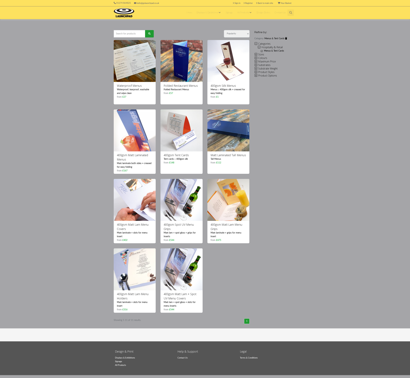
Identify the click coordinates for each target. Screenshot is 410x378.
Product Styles (266, 72)
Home (189, 13)
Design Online (263, 13)
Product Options (267, 75)
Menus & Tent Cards (274, 38)
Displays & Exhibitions (208, 13)
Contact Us (280, 13)
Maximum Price (267, 61)
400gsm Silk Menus (223, 86)
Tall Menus (216, 159)
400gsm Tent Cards (176, 155)
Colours (262, 58)
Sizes (261, 54)
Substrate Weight (268, 68)
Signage (229, 13)
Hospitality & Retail (272, 47)
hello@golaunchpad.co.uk (147, 3)
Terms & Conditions (249, 358)
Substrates (264, 65)
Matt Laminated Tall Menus (228, 155)
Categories (264, 43)
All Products (243, 13)
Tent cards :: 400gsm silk (176, 159)
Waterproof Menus (129, 86)
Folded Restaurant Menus (181, 86)
